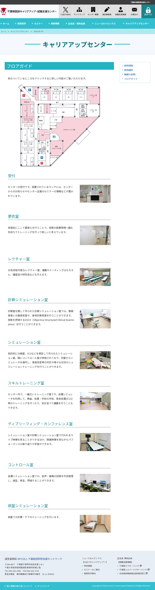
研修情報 (55, 23)
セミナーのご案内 (92, 569)
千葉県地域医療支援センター (140, 2)
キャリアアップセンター (137, 23)
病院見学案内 (90, 573)
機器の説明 (129, 74)
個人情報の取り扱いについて (19, 586)
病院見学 (21, 23)
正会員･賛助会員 (124, 558)
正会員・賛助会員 (76, 23)
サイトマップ (43, 586)
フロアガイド (131, 78)
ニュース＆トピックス (105, 23)
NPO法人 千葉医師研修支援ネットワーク (39, 559)
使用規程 (128, 65)
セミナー (38, 23)
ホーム (6, 23)
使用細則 (128, 70)
